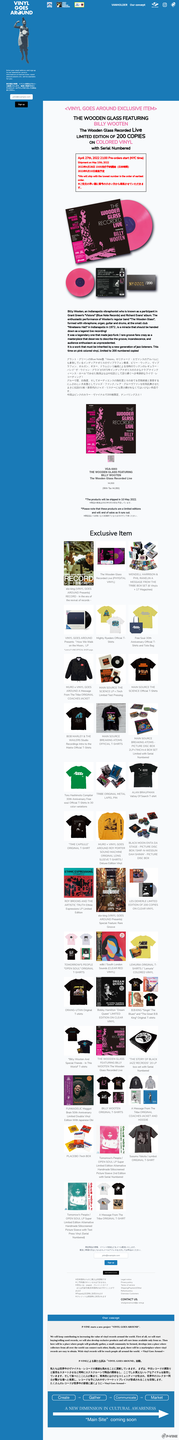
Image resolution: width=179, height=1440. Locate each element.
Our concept (138, 5)
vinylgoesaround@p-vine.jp (132, 1302)
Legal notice (126, 1279)
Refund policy (126, 1290)
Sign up (21, 104)
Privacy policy (126, 1282)
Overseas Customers (130, 1293)
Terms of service (128, 1285)
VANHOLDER (120, 5)
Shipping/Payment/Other (131, 1288)
